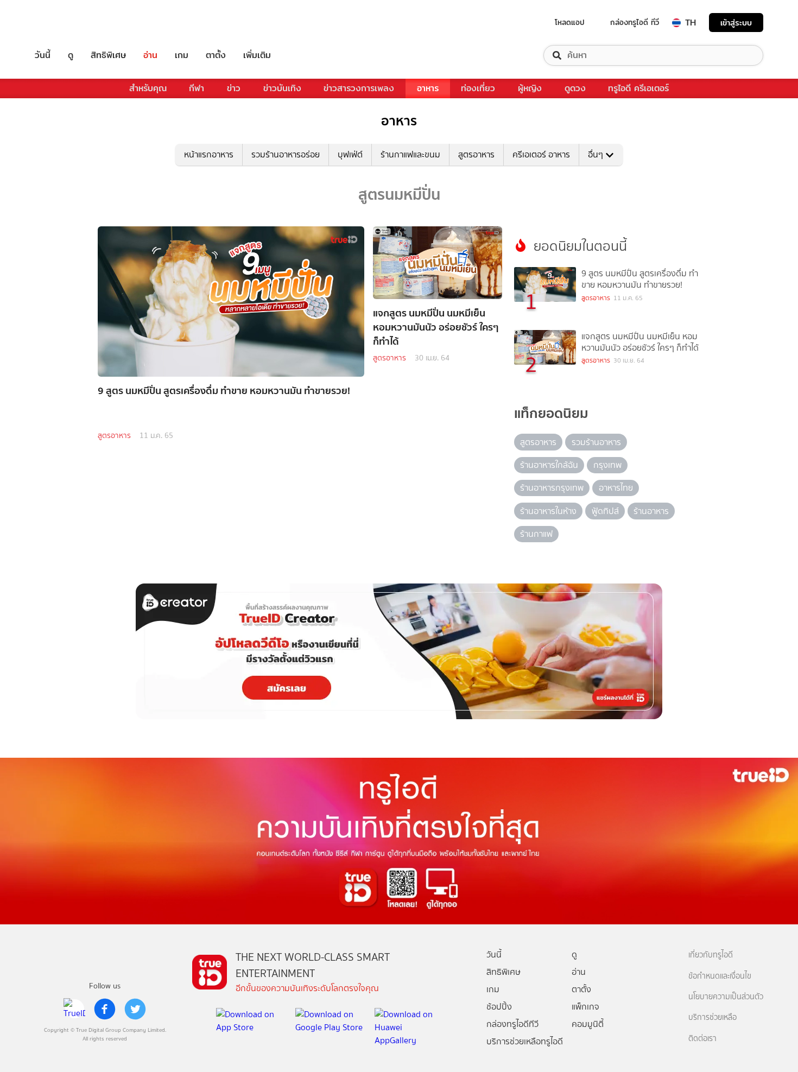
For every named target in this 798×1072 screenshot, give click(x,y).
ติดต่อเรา (702, 1038)
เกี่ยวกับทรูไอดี (710, 955)
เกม (181, 55)
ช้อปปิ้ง (499, 1006)
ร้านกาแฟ (536, 534)
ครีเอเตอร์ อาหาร (541, 154)
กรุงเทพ (607, 465)
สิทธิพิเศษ (108, 55)
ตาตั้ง (216, 55)
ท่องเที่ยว (478, 88)
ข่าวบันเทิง (282, 88)
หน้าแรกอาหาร (208, 154)
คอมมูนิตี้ (588, 1024)
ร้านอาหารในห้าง (548, 511)
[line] (74, 1009)
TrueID (67, 22)
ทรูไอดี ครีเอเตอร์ (638, 88)
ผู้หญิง (530, 88)
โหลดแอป (570, 22)
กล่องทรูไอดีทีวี (512, 1024)
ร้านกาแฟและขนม (410, 154)
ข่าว (233, 88)
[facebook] (105, 1009)
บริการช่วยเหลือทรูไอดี (524, 1041)
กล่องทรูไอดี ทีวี (634, 22)
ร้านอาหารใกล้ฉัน (549, 465)
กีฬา (196, 88)
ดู (70, 55)
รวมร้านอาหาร (596, 442)
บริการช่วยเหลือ (712, 1017)
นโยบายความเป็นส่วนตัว (725, 997)
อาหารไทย (616, 487)
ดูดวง (575, 88)
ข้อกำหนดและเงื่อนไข (719, 976)
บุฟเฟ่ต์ (350, 154)
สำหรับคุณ (148, 88)
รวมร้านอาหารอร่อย (285, 154)
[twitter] (135, 1009)
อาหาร (428, 88)
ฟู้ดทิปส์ (605, 511)
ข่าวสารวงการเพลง (359, 88)
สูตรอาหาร (476, 154)
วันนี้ (42, 55)
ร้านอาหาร (651, 511)
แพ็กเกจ (585, 1006)
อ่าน (150, 55)
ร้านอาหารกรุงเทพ (552, 487)
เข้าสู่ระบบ (736, 22)
